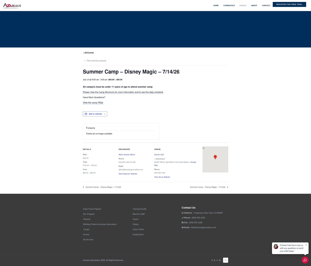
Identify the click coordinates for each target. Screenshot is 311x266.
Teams (135, 219)
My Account (88, 240)
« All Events (88, 52)
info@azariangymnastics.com (203, 227)
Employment (138, 234)
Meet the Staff (138, 214)
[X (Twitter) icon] (215, 260)
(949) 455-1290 (195, 223)
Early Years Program (92, 209)
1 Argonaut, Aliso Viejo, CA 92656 (208, 213)
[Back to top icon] (225, 260)
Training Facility (139, 209)
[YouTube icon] (217, 260)
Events (86, 234)
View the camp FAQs (93, 102)
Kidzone (86, 219)
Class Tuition (138, 229)
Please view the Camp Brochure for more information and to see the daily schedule (123, 92)
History (136, 224)
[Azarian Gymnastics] (11, 5)
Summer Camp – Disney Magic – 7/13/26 (103, 187)
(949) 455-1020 (198, 218)
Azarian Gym (159, 154)
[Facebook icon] (212, 260)
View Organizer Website (128, 173)
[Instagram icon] (220, 260)
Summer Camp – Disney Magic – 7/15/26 (208, 187)
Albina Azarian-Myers (127, 154)
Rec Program (89, 214)
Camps (86, 229)
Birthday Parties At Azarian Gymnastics (100, 224)
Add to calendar (95, 114)
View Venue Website (162, 177)
